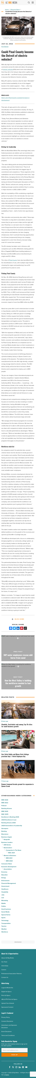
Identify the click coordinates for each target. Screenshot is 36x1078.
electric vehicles (8, 69)
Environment (5, 881)
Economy (4, 872)
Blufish (7, 1075)
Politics (3, 906)
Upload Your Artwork (7, 1003)
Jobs (2, 895)
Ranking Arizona (6, 808)
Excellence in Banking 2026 (10, 817)
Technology (4, 920)
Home (7, 10)
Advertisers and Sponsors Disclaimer (9, 1026)
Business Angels (6, 837)
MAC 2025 (4, 814)
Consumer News (6, 864)
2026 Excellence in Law (8, 820)
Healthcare (4, 889)
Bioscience (4, 834)
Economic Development (8, 867)
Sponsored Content (7, 1007)
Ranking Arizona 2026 (8, 823)
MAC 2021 (11, 853)
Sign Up (14, 1054)
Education (4, 875)
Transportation (6, 923)
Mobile (3, 903)
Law (2, 898)
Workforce (4, 932)
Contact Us (4, 977)
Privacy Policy (5, 1017)
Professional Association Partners (11, 974)
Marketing (4, 900)
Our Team (4, 962)
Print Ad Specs (5, 995)
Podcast (3, 806)
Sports (3, 918)
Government (5, 886)
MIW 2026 (4, 800)
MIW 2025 (4, 811)
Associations (8, 869)
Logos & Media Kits (7, 988)
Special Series (5, 915)
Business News (15, 10)
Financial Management (8, 883)
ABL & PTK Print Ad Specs (9, 999)
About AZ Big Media (7, 958)
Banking (4, 831)
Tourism (3, 926)
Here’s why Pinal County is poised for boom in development (15, 99)
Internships (4, 966)
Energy (3, 878)
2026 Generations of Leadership (11, 826)
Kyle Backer (5, 47)
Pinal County (13, 260)
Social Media (5, 912)
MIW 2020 (9, 861)
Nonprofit (7, 839)
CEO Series (7, 845)
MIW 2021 (9, 858)
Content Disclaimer (7, 1021)
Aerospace (4, 828)
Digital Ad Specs (6, 992)
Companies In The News (13, 850)
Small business (6, 909)
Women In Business (10, 856)
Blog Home (19, 619)
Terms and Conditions (8, 1035)
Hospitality (4, 892)
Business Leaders (7, 842)
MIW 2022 (4, 803)
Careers (3, 970)
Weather (4, 929)
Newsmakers (8, 848)
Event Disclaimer (6, 1031)
